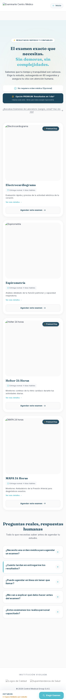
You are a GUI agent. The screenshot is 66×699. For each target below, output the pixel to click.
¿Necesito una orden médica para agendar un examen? (30, 552)
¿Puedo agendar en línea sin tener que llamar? (28, 582)
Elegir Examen (53, 695)
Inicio (58, 5)
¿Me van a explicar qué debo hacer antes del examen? (29, 597)
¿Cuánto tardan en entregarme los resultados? (25, 567)
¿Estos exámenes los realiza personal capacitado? (28, 612)
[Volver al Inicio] (18, 5)
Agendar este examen (31, 210)
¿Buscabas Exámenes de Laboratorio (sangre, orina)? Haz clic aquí (31, 110)
